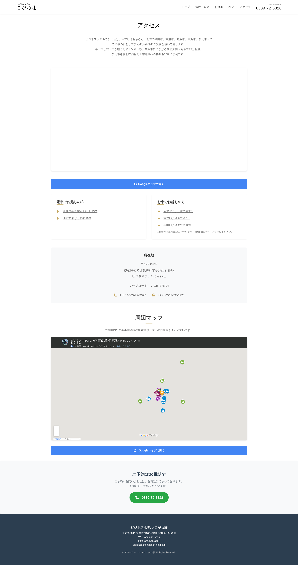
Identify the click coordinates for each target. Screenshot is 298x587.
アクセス (245, 7)
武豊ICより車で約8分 (176, 218)
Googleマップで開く (150, 184)
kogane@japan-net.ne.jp (152, 544)
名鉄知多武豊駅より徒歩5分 (80, 211)
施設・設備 (202, 7)
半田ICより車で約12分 (177, 225)
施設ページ (208, 231)
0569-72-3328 (152, 497)
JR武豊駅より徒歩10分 (77, 218)
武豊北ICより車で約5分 (178, 211)
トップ (186, 7)
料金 (231, 7)
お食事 (219, 7)
